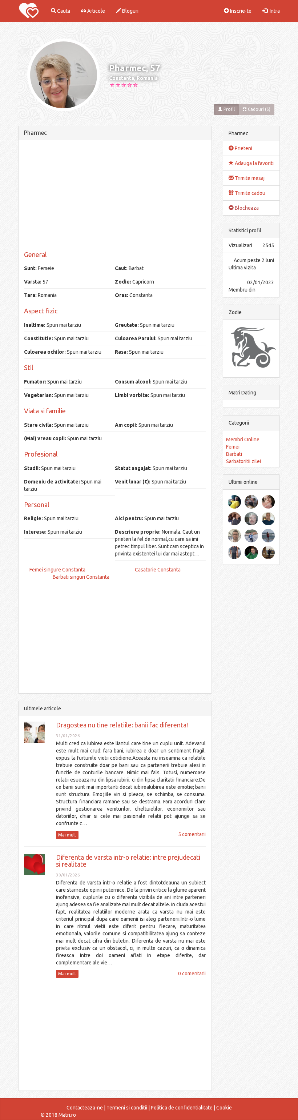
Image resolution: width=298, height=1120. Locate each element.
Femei (232, 447)
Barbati (234, 454)
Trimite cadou (249, 193)
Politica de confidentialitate (182, 1108)
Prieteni (243, 148)
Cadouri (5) (258, 109)
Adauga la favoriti (254, 163)
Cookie (224, 1108)
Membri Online (242, 439)
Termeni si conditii (126, 1108)
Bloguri (129, 11)
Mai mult (67, 834)
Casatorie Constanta (158, 570)
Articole (95, 11)
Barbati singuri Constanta (81, 577)
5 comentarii (192, 834)
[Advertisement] (115, 197)
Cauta (63, 11)
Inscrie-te (240, 11)
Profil (228, 109)
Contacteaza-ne (85, 1108)
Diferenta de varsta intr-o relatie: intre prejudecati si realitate (128, 861)
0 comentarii (192, 973)
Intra (273, 11)
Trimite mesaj (249, 178)
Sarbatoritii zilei (243, 461)
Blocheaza (246, 208)
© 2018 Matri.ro (58, 1115)
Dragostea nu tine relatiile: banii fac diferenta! (122, 724)
